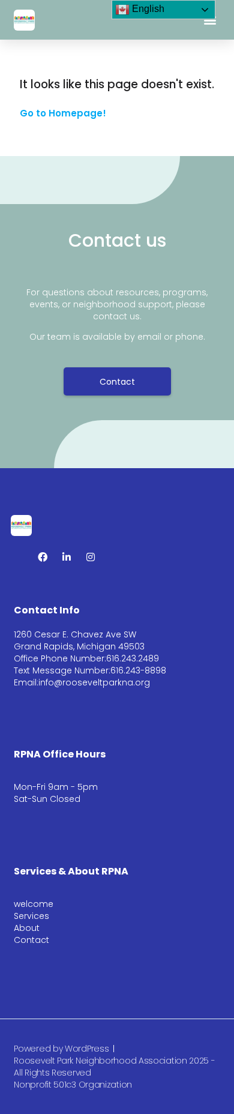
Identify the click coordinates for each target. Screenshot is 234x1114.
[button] (210, 20)
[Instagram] (90, 557)
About (27, 928)
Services (31, 916)
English (147, 9)
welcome (33, 904)
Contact (31, 940)
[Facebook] (42, 557)
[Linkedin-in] (66, 557)
